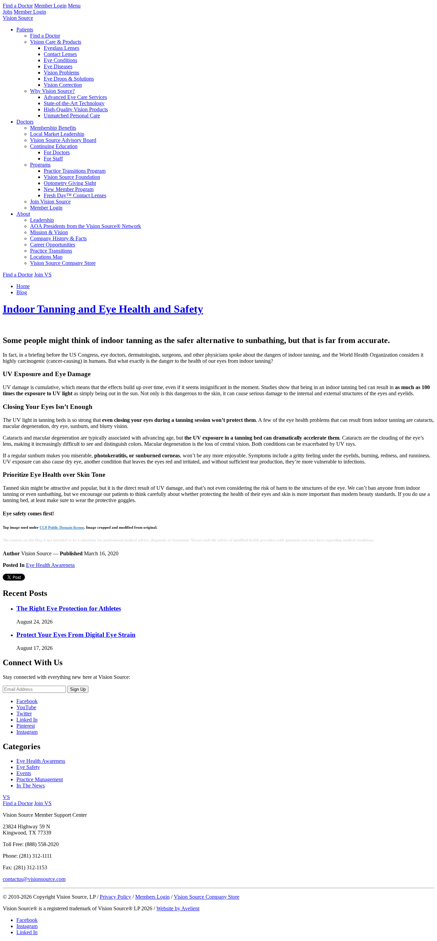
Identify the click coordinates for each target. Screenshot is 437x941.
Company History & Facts (58, 238)
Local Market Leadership (57, 134)
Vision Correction (63, 85)
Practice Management (39, 779)
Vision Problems (61, 72)
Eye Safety (28, 767)
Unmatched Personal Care (72, 115)
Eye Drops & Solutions (69, 79)
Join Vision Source (50, 201)
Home (23, 286)
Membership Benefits (53, 128)
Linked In (27, 720)
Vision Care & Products (55, 42)
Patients (24, 29)
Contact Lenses (60, 54)
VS (6, 797)
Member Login (50, 6)
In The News (30, 785)
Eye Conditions (60, 60)
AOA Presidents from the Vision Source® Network (85, 226)
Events (23, 773)
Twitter (24, 713)
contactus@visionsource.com (34, 879)
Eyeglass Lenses (61, 48)
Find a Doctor (18, 6)
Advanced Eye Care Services (75, 97)
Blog (21, 292)
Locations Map (46, 257)
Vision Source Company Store (63, 263)
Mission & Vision (49, 232)
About (23, 214)
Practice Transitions (51, 251)
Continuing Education (53, 146)
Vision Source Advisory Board (63, 140)
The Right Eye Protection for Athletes (68, 608)
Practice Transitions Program (74, 171)
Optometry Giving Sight (70, 183)
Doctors (24, 122)
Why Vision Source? (52, 91)
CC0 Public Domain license (62, 527)
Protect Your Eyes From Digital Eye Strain (76, 634)
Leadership (42, 220)
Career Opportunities (52, 244)
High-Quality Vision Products (76, 109)
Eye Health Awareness (50, 565)
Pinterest (25, 726)
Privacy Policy (115, 897)
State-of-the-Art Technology (74, 103)
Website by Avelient (177, 908)
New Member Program (69, 189)
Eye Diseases (58, 66)
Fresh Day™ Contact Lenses (75, 195)
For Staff (53, 158)
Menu (74, 6)
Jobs (7, 12)
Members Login (152, 897)
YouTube (26, 707)
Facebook (27, 701)
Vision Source (18, 18)
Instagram (27, 732)
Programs (40, 165)
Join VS (43, 274)
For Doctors (57, 152)
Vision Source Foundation (72, 177)
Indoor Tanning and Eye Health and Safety (103, 309)
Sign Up (78, 689)
